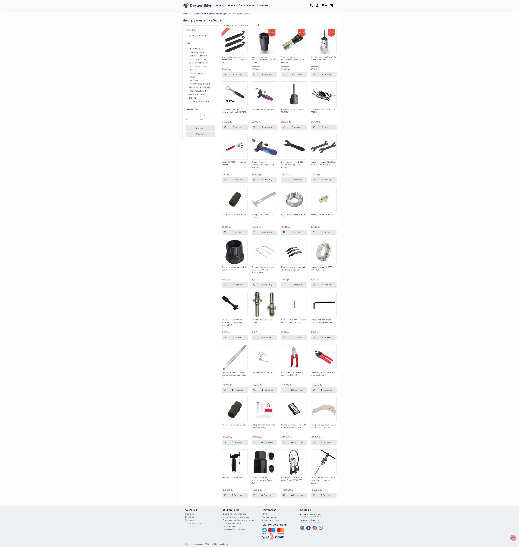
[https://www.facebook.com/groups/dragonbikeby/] (308, 528)
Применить (200, 128)
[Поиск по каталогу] (311, 5)
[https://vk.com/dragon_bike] (302, 528)
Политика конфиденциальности (238, 520)
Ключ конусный (197, 94)
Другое (192, 98)
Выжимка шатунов (198, 56)
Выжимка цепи (196, 52)
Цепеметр (193, 80)
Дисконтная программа (234, 514)
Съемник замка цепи (199, 101)
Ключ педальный (197, 91)
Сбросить (200, 134)
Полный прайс (269, 517)
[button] (220, 5)
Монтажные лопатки (199, 84)
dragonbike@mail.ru (311, 521)
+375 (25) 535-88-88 (311, 515)
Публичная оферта (232, 523)
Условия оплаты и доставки (236, 517)
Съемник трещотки (198, 63)
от (187, 119)
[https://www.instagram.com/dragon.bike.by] (314, 528)
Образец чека (229, 526)
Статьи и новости (192, 523)
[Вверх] (513, 538)
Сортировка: (227, 25)
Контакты (189, 517)
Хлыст (192, 77)
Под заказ (238, 390)
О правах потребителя (234, 529)
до (201, 119)
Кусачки (193, 70)
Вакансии (189, 520)
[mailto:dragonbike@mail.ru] (321, 528)
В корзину (237, 74)
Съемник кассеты (198, 66)
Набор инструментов (199, 87)
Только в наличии (198, 35)
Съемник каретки (197, 59)
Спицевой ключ (196, 73)
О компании (190, 514)
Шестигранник (196, 49)
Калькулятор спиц (270, 520)
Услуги (265, 514)
